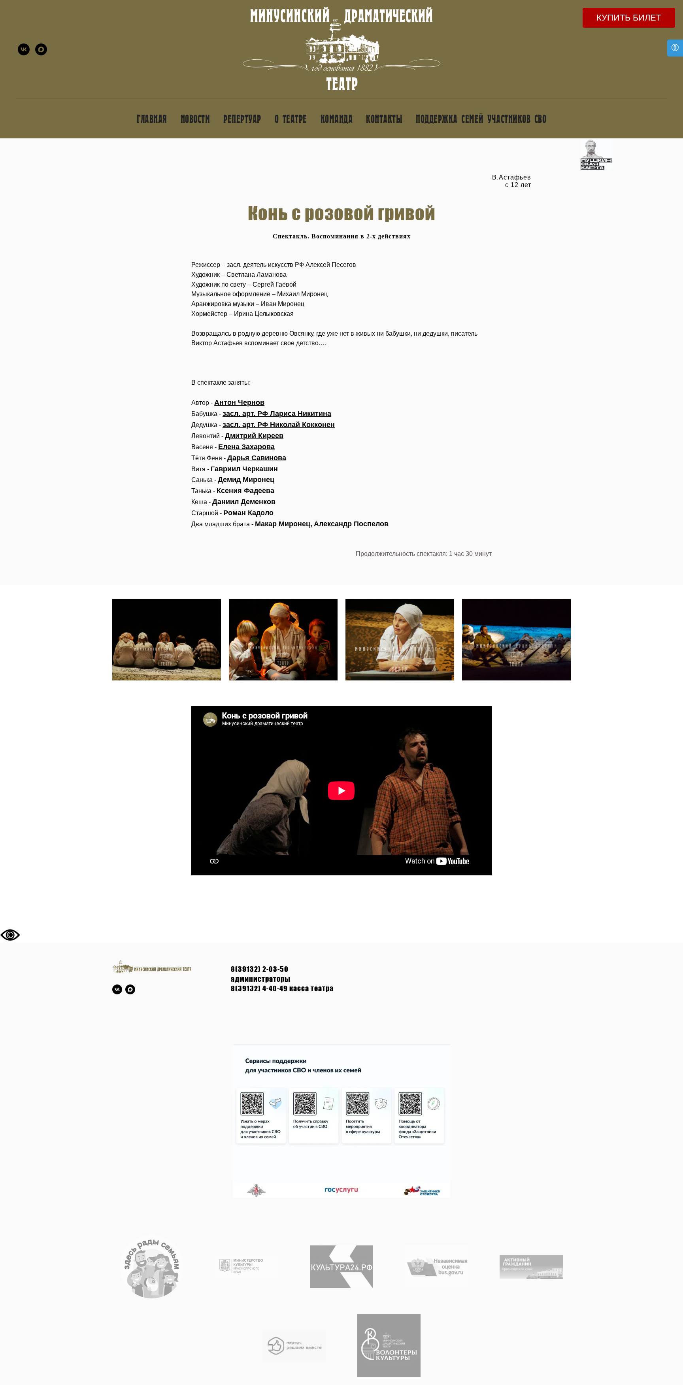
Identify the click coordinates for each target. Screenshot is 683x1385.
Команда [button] (337, 118)
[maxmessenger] (41, 49)
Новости (195, 118)
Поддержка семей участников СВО (481, 118)
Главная (152, 118)
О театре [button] (291, 118)
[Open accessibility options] (675, 48)
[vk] (24, 49)
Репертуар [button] (242, 118)
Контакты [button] (384, 118)
